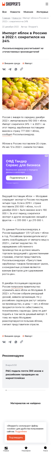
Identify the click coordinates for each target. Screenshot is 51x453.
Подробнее (21, 431)
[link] (25, 374)
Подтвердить (16, 437)
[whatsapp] (16, 70)
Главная (6, 18)
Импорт (28, 63)
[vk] (4, 70)
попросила (17, 286)
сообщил (7, 134)
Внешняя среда (12, 63)
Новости (16, 18)
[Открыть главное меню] (47, 4)
